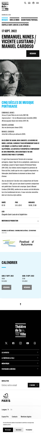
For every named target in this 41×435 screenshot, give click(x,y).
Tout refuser (18, 430)
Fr (8, 409)
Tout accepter (8, 430)
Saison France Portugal (29, 20)
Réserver (33, 53)
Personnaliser (29, 430)
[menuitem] (20, 351)
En (11, 409)
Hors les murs (14, 20)
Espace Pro (5, 416)
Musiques (5, 20)
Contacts (14, 416)
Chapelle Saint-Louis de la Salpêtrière (15, 25)
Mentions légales (26, 416)
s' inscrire (32, 385)
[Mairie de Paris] (6, 401)
